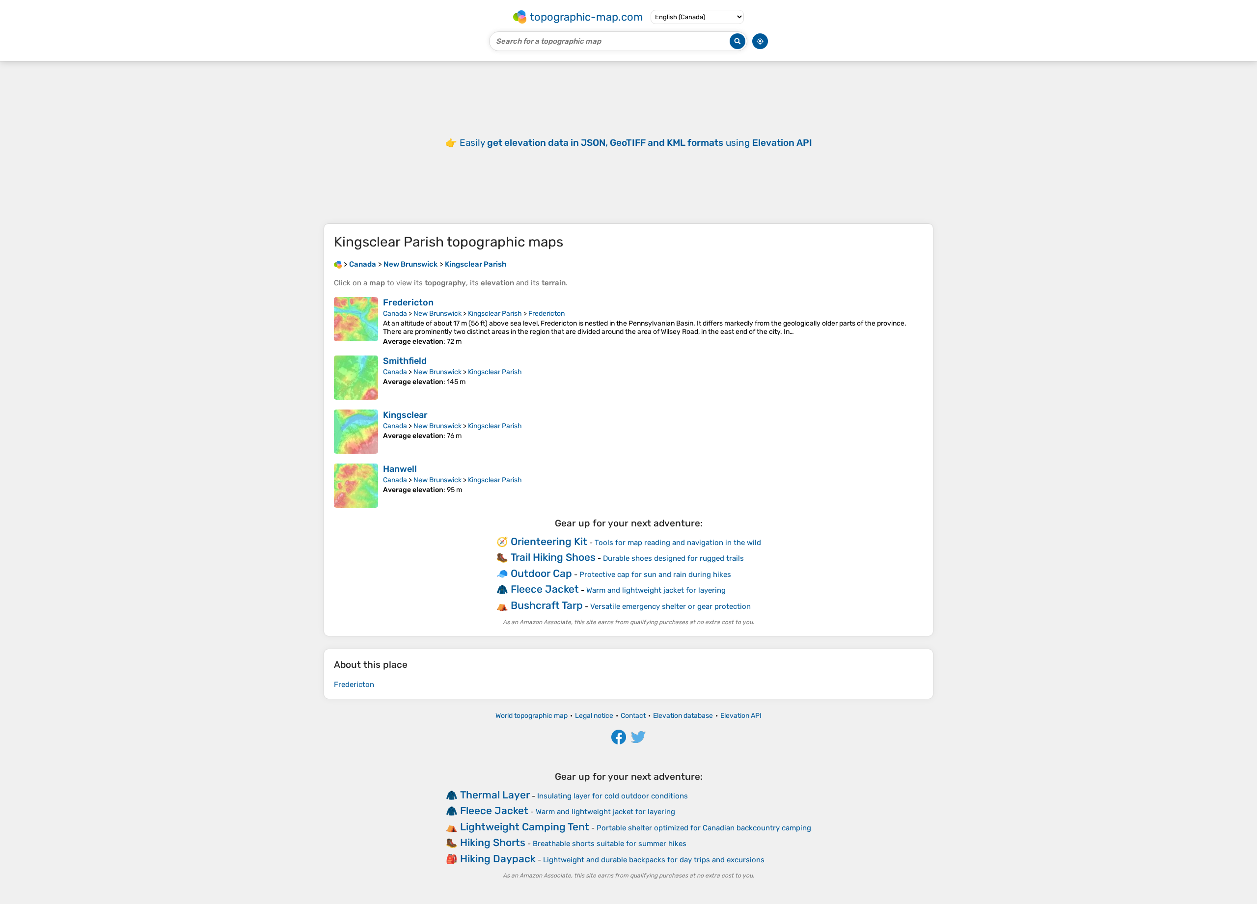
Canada (395, 313)
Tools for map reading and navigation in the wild (678, 542)
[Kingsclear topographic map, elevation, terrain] (356, 432)
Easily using (636, 142)
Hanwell (400, 469)
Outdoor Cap (541, 573)
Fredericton (408, 302)
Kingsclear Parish (495, 313)
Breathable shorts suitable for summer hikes (609, 843)
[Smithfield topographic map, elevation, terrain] (356, 378)
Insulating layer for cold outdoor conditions (612, 796)
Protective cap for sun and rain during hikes (655, 574)
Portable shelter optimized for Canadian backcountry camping (704, 827)
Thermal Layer (495, 795)
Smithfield (405, 361)
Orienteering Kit (549, 541)
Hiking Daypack (498, 858)
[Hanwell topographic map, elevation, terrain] (356, 486)
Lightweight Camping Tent (524, 827)
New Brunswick (437, 313)
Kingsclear (405, 415)
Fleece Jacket (545, 589)
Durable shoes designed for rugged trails (673, 558)
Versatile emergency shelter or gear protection (670, 606)
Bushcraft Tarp (547, 605)
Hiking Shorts (492, 842)
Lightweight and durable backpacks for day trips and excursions (654, 859)
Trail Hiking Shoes (553, 557)
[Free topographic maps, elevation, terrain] (338, 264)
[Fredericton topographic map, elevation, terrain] (356, 321)
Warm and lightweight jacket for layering (656, 590)
